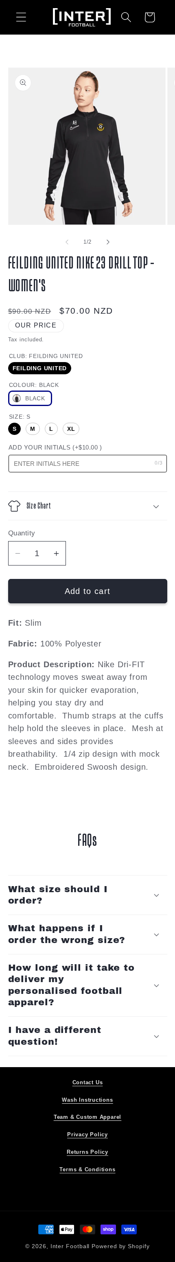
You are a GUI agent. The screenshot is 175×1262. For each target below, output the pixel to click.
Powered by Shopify (120, 1246)
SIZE (20, 416)
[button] (21, 17)
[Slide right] (108, 242)
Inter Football (70, 1246)
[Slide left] (67, 242)
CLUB (46, 356)
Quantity (21, 533)
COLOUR (34, 385)
